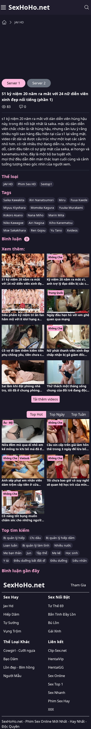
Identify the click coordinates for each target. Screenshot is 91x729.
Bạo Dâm (10, 659)
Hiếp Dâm (11, 614)
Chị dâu (35, 538)
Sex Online (56, 675)
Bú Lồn (53, 622)
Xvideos (72, 230)
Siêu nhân (79, 561)
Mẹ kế (56, 553)
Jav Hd (8, 606)
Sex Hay (10, 597)
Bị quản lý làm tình (35, 545)
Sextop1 (46, 184)
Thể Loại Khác (16, 641)
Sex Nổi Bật (59, 597)
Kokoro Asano (13, 215)
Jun (29, 553)
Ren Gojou (38, 230)
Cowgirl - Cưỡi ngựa (19, 650)
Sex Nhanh (56, 692)
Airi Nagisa (36, 223)
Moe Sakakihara (14, 230)
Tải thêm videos (45, 399)
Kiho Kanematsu (61, 223)
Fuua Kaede (79, 200)
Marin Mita (56, 215)
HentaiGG (56, 667)
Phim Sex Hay (59, 701)
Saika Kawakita (13, 200)
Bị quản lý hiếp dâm (60, 538)
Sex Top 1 (55, 684)
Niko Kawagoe (13, 223)
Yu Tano (56, 230)
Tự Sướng (11, 622)
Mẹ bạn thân (12, 553)
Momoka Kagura (42, 208)
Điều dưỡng (58, 561)
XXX (51, 709)
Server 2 (39, 83)
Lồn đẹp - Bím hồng (18, 667)
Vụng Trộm (12, 631)
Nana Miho (35, 215)
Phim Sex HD (27, 184)
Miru (62, 200)
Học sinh (72, 553)
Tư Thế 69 (55, 606)
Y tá (6, 561)
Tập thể (41, 553)
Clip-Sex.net (57, 650)
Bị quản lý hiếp (14, 538)
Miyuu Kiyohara (14, 208)
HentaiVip (56, 659)
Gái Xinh (54, 631)
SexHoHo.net (29, 7)
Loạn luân (10, 545)
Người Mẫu (12, 675)
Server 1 (13, 83)
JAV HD (19, 22)
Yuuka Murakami (71, 208)
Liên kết (55, 641)
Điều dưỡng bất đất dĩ (29, 561)
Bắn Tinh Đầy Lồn (62, 614)
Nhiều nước (62, 545)
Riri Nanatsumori (41, 200)
